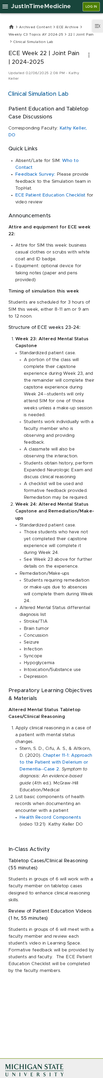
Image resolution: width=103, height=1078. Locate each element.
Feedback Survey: (36, 174)
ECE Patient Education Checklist (51, 195)
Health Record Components (50, 817)
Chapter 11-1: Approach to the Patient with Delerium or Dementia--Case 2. (56, 762)
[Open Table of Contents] (97, 26)
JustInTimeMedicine (41, 6)
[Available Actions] (89, 55)
